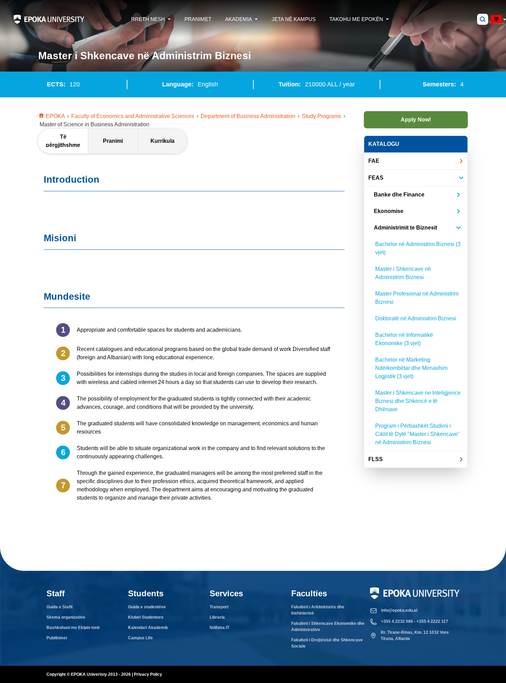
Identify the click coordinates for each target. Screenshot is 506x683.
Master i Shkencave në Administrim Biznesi (403, 273)
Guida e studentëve (147, 607)
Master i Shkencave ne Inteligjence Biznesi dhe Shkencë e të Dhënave (418, 401)
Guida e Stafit (59, 607)
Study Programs (324, 115)
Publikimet (56, 638)
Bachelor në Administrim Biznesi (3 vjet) (418, 248)
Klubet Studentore (146, 617)
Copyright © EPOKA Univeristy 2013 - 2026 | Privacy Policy (104, 674)
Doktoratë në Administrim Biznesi (415, 318)
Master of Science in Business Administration (94, 124)
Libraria (217, 617)
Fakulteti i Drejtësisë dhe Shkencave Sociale (327, 643)
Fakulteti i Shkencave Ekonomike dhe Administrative (328, 626)
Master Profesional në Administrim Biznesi (416, 298)
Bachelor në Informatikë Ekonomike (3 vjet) (404, 339)
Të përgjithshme (63, 141)
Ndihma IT (219, 627)
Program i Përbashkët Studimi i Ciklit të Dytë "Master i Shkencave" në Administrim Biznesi (417, 434)
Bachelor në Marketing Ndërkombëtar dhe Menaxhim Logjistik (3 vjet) (411, 368)
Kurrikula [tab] (162, 141)
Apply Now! (416, 119)
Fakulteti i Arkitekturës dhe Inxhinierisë (317, 610)
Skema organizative (65, 617)
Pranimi (113, 141)
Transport (219, 607)
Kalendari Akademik (148, 627)
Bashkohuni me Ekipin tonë (73, 627)
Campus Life (140, 638)
